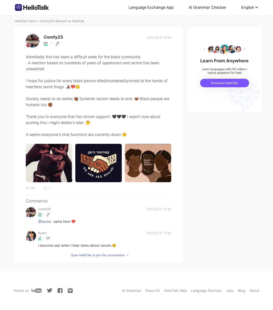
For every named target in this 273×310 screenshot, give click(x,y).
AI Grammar (131, 290)
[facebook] (60, 290)
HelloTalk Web (175, 290)
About (254, 290)
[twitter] (49, 290)
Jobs (230, 290)
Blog (241, 290)
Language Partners (206, 290)
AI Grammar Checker (207, 7)
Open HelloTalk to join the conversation (98, 255)
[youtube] (36, 290)
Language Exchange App (151, 7)
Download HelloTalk (224, 83)
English (247, 7)
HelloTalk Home (25, 21)
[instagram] (70, 290)
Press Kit (152, 290)
